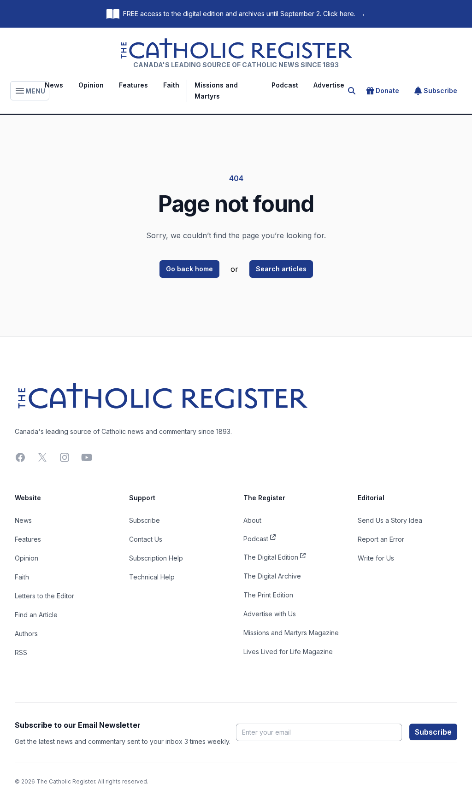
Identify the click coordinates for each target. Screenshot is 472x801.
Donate (387, 90)
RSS (21, 652)
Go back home (189, 269)
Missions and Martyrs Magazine (291, 633)
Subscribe (440, 90)
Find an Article (36, 615)
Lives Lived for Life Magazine (288, 651)
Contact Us (145, 539)
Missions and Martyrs (216, 90)
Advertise (328, 85)
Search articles (281, 269)
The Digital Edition (270, 557)
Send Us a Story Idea (390, 520)
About (252, 520)
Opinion (91, 85)
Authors (26, 633)
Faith (171, 85)
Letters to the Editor (44, 596)
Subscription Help (156, 558)
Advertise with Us (269, 614)
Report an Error (381, 539)
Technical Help (152, 577)
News (54, 85)
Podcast (284, 85)
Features (133, 85)
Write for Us (376, 558)
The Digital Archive (272, 576)
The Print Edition (268, 595)
